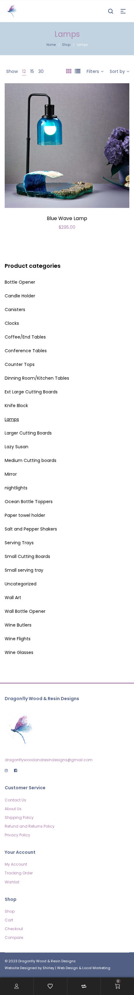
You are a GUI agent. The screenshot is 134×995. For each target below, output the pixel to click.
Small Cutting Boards (27, 556)
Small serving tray (24, 570)
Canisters (15, 309)
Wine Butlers (18, 625)
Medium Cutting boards (30, 460)
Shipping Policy (19, 817)
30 (41, 71)
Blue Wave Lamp (67, 218)
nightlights (16, 488)
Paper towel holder (25, 515)
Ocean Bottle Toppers (29, 501)
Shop (66, 44)
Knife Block (16, 405)
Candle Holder (20, 296)
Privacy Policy (17, 835)
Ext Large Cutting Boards (31, 392)
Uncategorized (20, 584)
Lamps (12, 419)
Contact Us (15, 800)
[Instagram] (6, 770)
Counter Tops (20, 364)
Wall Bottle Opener (25, 611)
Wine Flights (18, 639)
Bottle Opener (20, 282)
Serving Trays (19, 543)
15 (32, 71)
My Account (16, 864)
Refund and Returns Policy (30, 826)
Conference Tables (26, 351)
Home (51, 44)
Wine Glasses (19, 652)
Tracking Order (19, 873)
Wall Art (13, 597)
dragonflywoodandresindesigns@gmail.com (49, 759)
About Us (13, 808)
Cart (9, 920)
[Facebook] (15, 770)
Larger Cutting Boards (28, 433)
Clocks (12, 323)
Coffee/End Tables (25, 337)
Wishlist (12, 882)
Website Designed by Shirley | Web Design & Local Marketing (57, 967)
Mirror (11, 474)
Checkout (14, 928)
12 (24, 71)
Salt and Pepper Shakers (31, 529)
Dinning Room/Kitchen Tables (37, 378)
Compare (14, 937)
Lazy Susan (16, 447)
